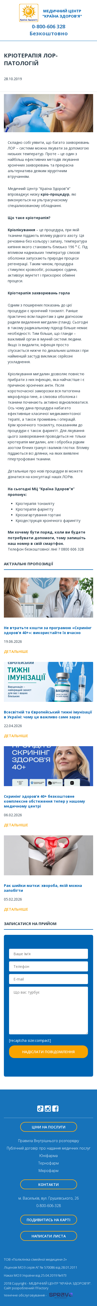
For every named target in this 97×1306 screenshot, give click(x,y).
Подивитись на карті (48, 1219)
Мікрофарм (48, 1170)
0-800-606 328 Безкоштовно (48, 30)
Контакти (48, 1184)
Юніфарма (48, 1155)
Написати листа (49, 1236)
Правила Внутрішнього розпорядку (48, 1140)
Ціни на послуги (48, 1127)
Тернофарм (48, 1163)
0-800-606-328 (48, 1205)
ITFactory (41, 1288)
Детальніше (16, 651)
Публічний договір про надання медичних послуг (49, 1148)
